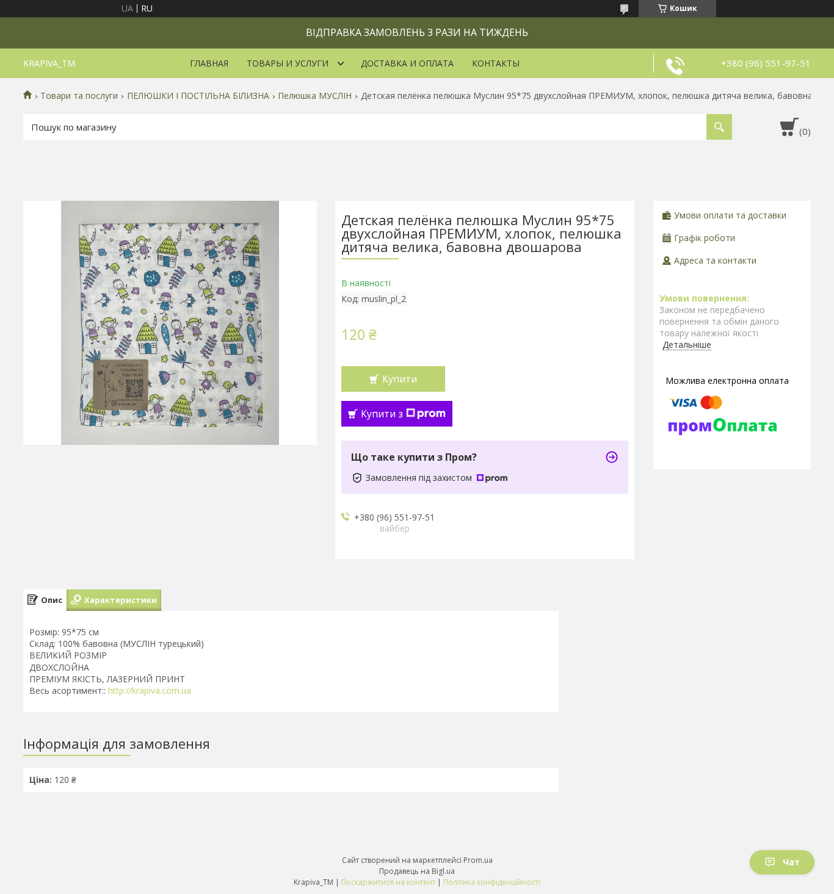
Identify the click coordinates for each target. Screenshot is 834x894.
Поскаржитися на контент (388, 882)
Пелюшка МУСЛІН (315, 95)
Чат (791, 862)
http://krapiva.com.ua (149, 690)
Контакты (496, 63)
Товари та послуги (79, 95)
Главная (209, 63)
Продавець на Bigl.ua (417, 871)
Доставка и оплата (407, 63)
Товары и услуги (287, 63)
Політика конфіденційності (491, 882)
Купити (399, 379)
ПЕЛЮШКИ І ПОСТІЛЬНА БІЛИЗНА (198, 95)
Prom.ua (478, 860)
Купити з (382, 413)
